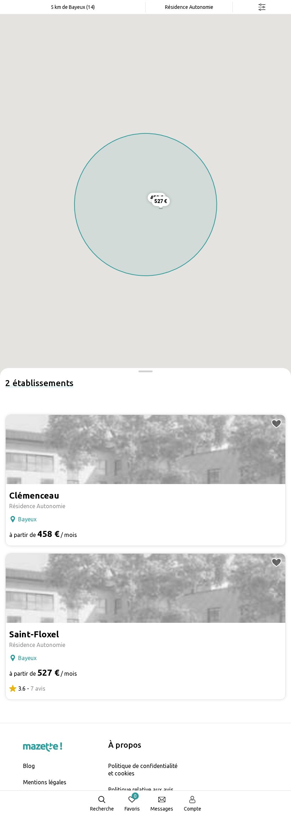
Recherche (102, 809)
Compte (192, 809)
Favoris (132, 802)
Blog (29, 766)
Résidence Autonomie (189, 7)
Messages (161, 809)
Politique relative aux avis (141, 789)
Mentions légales (44, 782)
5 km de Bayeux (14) (73, 7)
